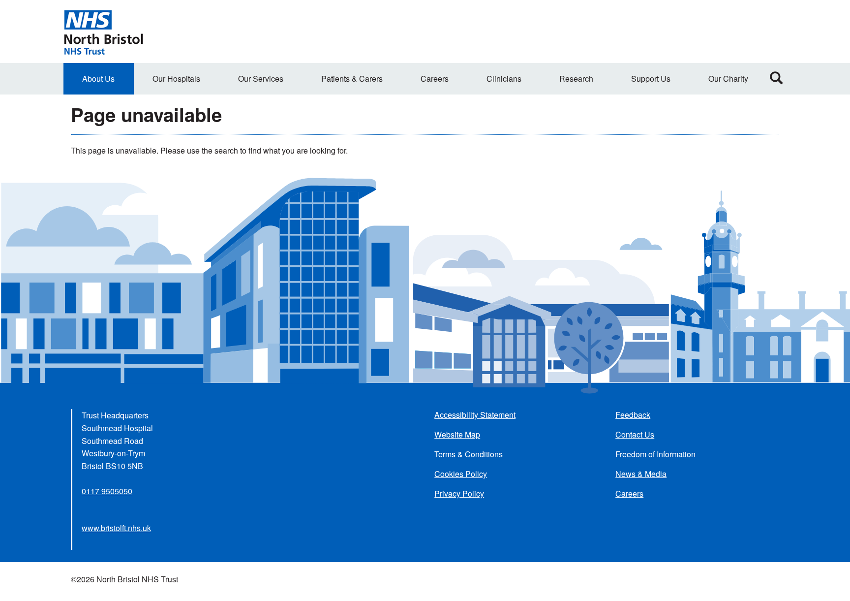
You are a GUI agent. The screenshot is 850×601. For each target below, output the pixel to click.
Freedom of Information (655, 454)
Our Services (260, 78)
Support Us (650, 78)
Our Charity (728, 78)
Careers (435, 78)
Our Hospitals (176, 78)
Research (576, 78)
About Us (98, 78)
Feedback (632, 414)
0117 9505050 (107, 491)
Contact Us (634, 434)
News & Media (641, 473)
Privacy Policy (459, 493)
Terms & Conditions (468, 454)
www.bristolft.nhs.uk (116, 528)
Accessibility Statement (475, 414)
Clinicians (503, 78)
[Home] (103, 31)
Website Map (457, 434)
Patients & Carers (352, 78)
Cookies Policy (460, 473)
